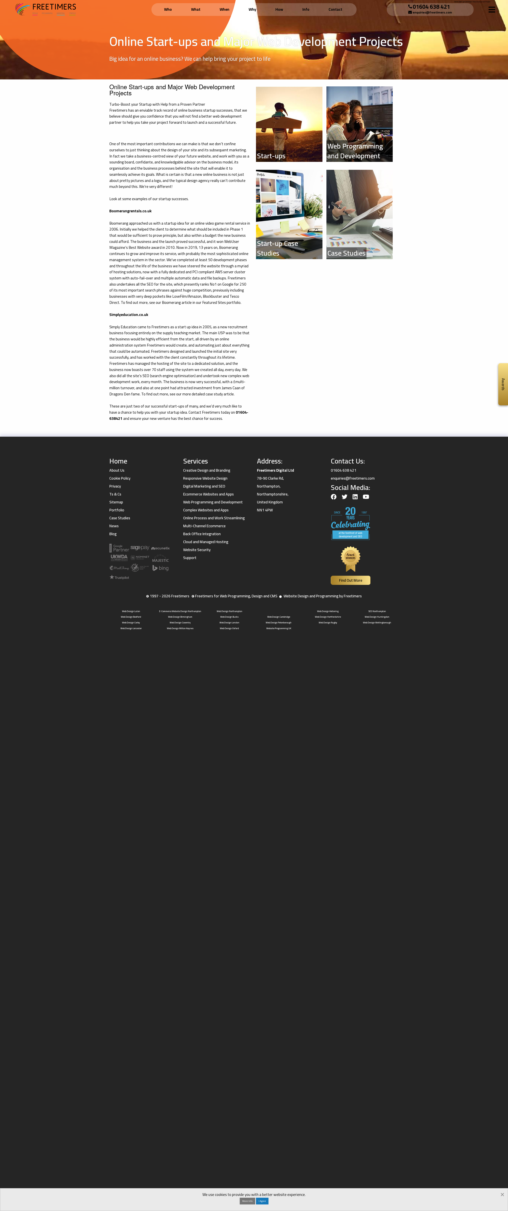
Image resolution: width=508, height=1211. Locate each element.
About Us (116, 470)
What (195, 9)
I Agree (262, 1201)
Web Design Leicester (131, 628)
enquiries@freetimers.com (432, 12)
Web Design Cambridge (278, 617)
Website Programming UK (278, 628)
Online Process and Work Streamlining (214, 517)
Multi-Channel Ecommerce (204, 525)
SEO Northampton (377, 611)
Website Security (197, 549)
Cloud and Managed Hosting (205, 541)
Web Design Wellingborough (377, 622)
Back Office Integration (202, 533)
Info (305, 9)
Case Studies (119, 517)
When (224, 9)
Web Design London (229, 622)
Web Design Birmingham (180, 617)
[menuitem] (169, 9)
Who (168, 9)
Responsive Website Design (205, 478)
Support (189, 557)
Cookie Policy (119, 478)
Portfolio (116, 510)
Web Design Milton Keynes (180, 628)
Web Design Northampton (229, 611)
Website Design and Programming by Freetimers (323, 596)
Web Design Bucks (229, 617)
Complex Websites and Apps (206, 510)
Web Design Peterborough (279, 622)
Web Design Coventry (180, 622)
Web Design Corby (131, 622)
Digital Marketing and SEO (204, 486)
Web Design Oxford (229, 628)
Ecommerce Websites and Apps (208, 494)
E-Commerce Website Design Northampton (180, 611)
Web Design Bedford (131, 617)
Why (252, 9)
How (279, 9)
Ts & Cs (115, 494)
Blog (112, 533)
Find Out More (350, 580)
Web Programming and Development (213, 502)
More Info (247, 1201)
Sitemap (116, 502)
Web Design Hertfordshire (328, 617)
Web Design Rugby (328, 622)
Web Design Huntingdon (377, 617)
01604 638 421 (431, 7)
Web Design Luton (131, 611)
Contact (335, 9)
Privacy (115, 486)
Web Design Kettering (328, 611)
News (114, 525)
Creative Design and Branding (206, 470)
